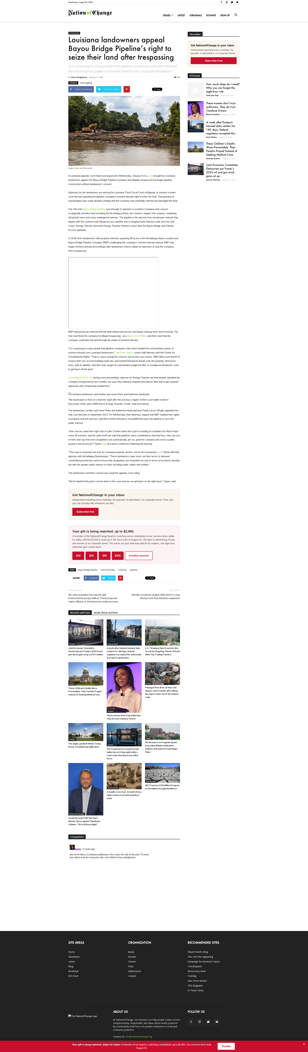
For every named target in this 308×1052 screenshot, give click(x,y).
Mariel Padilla (213, 114)
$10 (78, 555)
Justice (148, 683)
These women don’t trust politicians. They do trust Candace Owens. (220, 106)
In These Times (196, 990)
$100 (118, 555)
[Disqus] (124, 883)
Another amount (139, 555)
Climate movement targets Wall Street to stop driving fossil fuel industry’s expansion (155, 596)
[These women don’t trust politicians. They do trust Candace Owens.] (124, 687)
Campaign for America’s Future (204, 961)
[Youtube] (237, 2)
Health (72, 684)
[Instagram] (226, 2)
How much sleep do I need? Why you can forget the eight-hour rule (223, 87)
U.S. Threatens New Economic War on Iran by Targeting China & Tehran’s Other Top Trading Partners (162, 651)
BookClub (73, 971)
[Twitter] (232, 2)
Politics (72, 644)
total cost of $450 (136, 336)
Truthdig (192, 975)
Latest (181, 15)
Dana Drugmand (79, 77)
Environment (74, 33)
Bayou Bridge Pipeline (88, 570)
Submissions (134, 971)
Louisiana (122, 570)
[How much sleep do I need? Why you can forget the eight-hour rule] (196, 90)
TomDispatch (195, 966)
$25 (91, 555)
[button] (236, 15)
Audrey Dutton (213, 158)
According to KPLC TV (80, 377)
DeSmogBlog (86, 83)
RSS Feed (73, 975)
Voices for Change (76, 814)
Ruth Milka (211, 137)
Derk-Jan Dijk (212, 95)
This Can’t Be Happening (200, 956)
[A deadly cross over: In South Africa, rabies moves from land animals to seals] (124, 776)
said (118, 352)
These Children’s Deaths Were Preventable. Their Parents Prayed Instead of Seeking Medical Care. (85, 691)
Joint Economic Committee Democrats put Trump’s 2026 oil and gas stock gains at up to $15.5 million (85, 651)
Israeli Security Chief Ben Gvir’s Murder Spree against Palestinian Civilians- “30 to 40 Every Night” (84, 821)
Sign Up (225, 15)
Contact (132, 975)
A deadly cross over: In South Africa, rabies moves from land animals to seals (124, 795)
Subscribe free (85, 511)
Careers (132, 961)
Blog (70, 966)
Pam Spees (127, 352)
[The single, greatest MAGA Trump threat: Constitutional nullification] (85, 732)
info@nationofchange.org (138, 1036)
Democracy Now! (197, 971)
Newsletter (74, 956)
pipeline (133, 570)
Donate (211, 15)
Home (71, 951)
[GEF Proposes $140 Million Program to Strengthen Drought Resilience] (162, 773)
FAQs (131, 966)
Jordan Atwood (213, 180)
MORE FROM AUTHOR (106, 612)
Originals (195, 15)
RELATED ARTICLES (80, 612)
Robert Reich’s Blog (198, 951)
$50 (105, 555)
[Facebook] (221, 2)
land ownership (108, 570)
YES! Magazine (195, 985)
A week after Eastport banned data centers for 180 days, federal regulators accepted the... (221, 127)
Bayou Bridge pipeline (94, 209)
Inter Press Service (197, 980)
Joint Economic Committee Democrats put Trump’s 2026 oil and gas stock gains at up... (222, 170)
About (131, 951)
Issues (166, 15)
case (150, 175)
